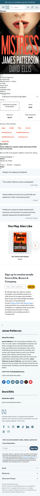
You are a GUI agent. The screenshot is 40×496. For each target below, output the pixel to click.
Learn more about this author (11, 375)
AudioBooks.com (7, 132)
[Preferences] (28, 7)
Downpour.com (23, 137)
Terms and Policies (8, 478)
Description (4, 144)
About (4, 468)
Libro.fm (28, 128)
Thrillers (9, 165)
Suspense (17, 165)
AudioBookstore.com (8, 137)
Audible (11, 128)
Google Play (5, 141)
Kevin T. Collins (11, 81)
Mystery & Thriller (6, 161)
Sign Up (31, 287)
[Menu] (3, 7)
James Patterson (7, 77)
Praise (2, 167)
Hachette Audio (5, 89)
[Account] (32, 7)
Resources (6, 473)
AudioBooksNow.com (22, 132)
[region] (20, 245)
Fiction (2, 165)
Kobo (19, 128)
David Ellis (8, 391)
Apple (3, 128)
